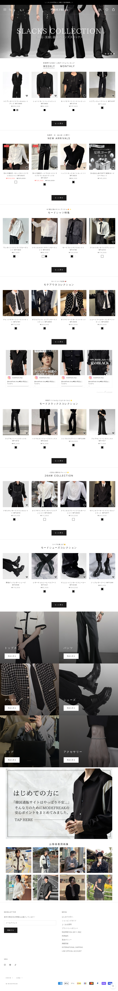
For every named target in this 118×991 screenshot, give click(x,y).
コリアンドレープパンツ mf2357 (102, 101)
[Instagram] (5, 964)
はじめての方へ (67, 917)
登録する (10, 930)
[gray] (17, 110)
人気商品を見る (59, 47)
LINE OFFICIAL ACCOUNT (72, 951)
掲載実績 (65, 943)
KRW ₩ (8, 978)
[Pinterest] (10, 964)
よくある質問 (67, 924)
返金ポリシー (67, 940)
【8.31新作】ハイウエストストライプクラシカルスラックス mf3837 (44, 175)
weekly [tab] (49, 66)
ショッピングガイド (69, 921)
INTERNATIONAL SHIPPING (72, 947)
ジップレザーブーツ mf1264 (102, 582)
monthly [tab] (67, 66)
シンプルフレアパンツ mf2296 (73, 438)
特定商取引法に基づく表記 (71, 932)
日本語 (18, 978)
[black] (14, 110)
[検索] (10, 9)
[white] (16, 182)
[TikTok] (15, 964)
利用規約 (65, 936)
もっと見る (59, 123)
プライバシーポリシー (70, 928)
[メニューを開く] (4, 9)
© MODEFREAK (12, 984)
